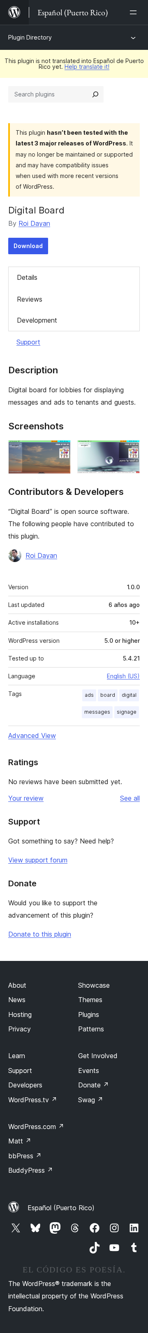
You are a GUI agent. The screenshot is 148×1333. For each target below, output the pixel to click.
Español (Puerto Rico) (61, 1208)
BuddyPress (30, 1170)
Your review (26, 798)
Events (88, 1070)
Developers (25, 1085)
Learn (16, 1056)
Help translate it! (87, 66)
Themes (90, 1000)
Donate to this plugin (39, 934)
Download (28, 245)
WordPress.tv (32, 1100)
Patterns (91, 1029)
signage (126, 712)
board (107, 695)
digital (129, 695)
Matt (19, 1141)
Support (28, 342)
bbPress (25, 1156)
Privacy (19, 1029)
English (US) (123, 675)
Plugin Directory (30, 37)
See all (130, 798)
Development (37, 320)
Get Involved (98, 1056)
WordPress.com (36, 1126)
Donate (93, 1085)
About (17, 985)
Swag (90, 1100)
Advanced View (32, 735)
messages (97, 712)
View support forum (37, 860)
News (16, 1000)
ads (89, 695)
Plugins (88, 1014)
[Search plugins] (95, 94)
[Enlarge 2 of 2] (129, 451)
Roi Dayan (34, 223)
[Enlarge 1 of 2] (60, 451)
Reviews (29, 299)
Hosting (20, 1014)
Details (27, 277)
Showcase (94, 985)
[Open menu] (135, 12)
